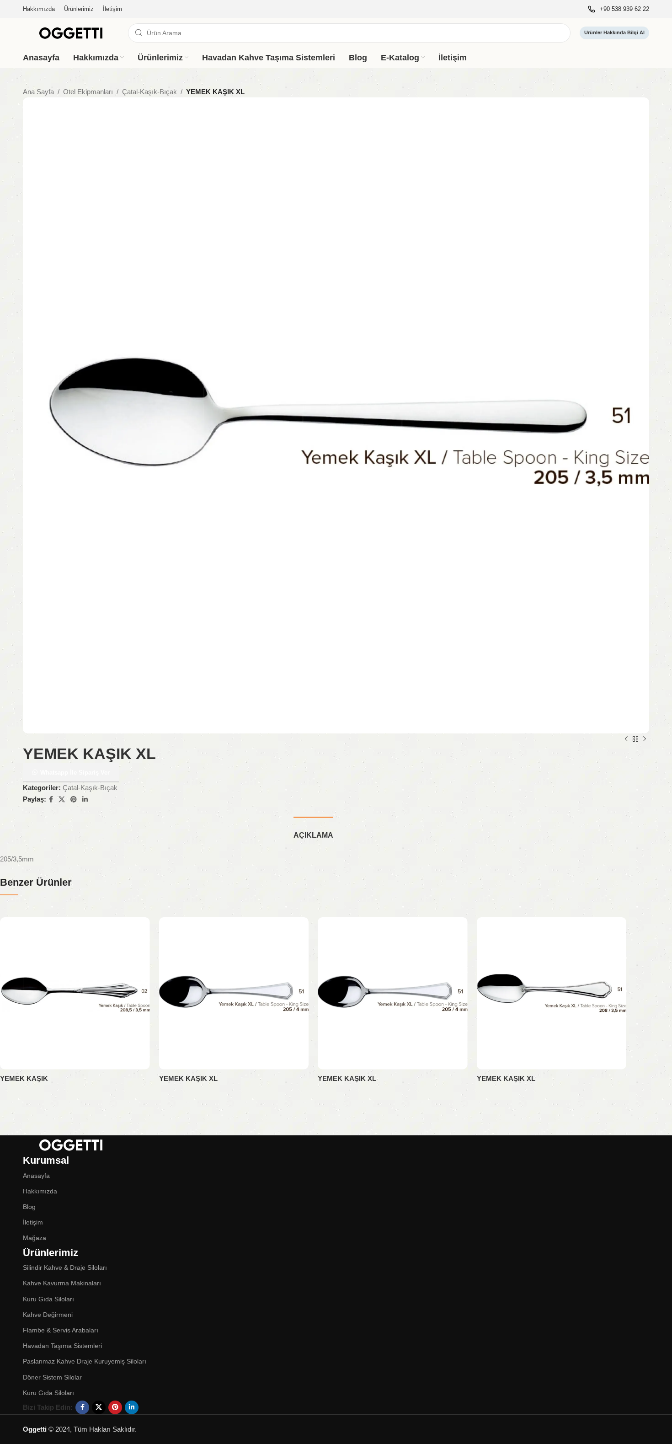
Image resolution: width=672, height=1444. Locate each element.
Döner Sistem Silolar (52, 1377)
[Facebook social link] (51, 799)
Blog (29, 1206)
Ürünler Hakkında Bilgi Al (614, 32)
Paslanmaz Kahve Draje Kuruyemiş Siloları (84, 1361)
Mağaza (34, 1237)
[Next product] (644, 739)
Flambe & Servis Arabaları (60, 1330)
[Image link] (71, 1144)
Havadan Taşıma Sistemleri (62, 1345)
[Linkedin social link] (85, 799)
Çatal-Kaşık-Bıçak (149, 92)
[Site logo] (71, 32)
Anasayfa (36, 1175)
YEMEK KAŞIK (24, 1078)
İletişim (33, 1222)
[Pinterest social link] (74, 799)
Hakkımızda (40, 1191)
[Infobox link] (618, 9)
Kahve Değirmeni (48, 1314)
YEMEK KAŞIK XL (188, 1078)
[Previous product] (626, 739)
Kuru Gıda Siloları (48, 1299)
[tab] (313, 831)
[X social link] (62, 799)
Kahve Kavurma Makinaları (62, 1283)
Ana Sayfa (38, 92)
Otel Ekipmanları (88, 92)
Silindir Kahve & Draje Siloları (65, 1267)
